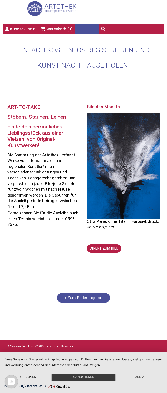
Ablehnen (28, 377)
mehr (139, 377)
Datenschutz (68, 346)
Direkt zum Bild (104, 248)
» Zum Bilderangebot (83, 297)
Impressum (53, 346)
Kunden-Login (22, 29)
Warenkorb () (59, 29)
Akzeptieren (84, 377)
